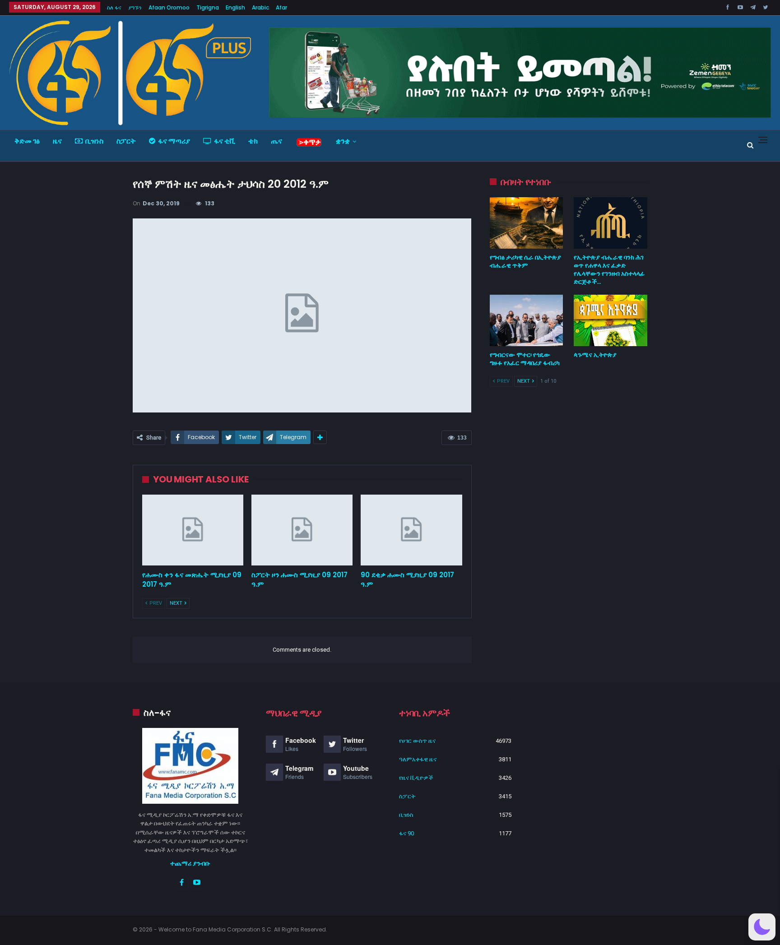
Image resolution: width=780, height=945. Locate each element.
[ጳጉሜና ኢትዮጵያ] (610, 320)
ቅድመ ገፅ (27, 141)
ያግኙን (135, 7)
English (235, 7)
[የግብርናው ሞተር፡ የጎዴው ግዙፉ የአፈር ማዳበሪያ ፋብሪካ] (526, 320)
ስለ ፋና (114, 7)
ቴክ (253, 141)
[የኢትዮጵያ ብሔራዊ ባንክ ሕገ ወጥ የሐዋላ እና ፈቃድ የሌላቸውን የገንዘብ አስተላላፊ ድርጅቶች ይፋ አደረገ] (610, 223)
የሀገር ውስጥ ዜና (417, 740)
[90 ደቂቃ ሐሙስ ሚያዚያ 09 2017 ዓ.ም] (411, 530)
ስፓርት (126, 141)
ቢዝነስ (94, 141)
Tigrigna (207, 7)
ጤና (276, 141)
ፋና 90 (406, 833)
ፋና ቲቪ (224, 141)
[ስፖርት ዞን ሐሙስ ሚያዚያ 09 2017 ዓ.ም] (302, 530)
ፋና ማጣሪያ (174, 141)
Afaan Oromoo (169, 7)
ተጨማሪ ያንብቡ (190, 863)
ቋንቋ (343, 141)
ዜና (57, 141)
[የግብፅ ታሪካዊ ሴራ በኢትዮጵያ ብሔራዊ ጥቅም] (526, 223)
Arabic (260, 7)
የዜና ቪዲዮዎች (416, 777)
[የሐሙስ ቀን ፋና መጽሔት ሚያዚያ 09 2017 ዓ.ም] (192, 530)
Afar (281, 7)
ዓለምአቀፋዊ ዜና (417, 759)
